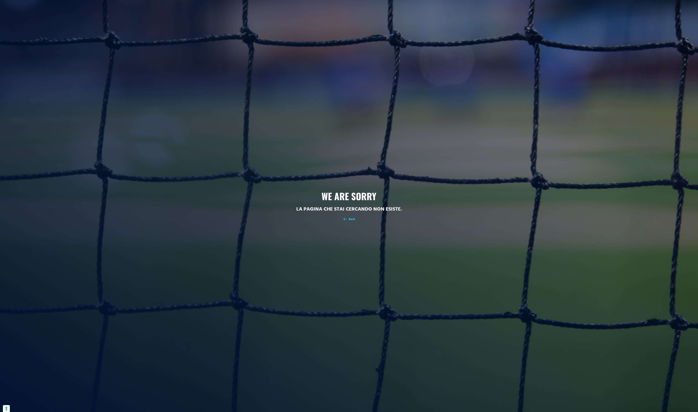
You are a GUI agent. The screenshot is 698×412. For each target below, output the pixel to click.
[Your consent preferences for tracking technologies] (6, 408)
